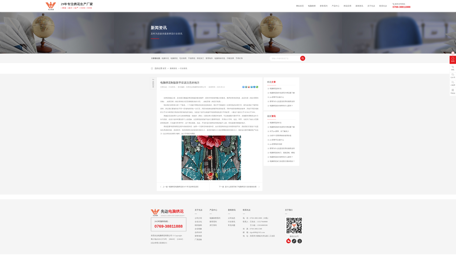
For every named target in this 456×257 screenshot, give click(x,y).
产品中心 (335, 6)
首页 (164, 68)
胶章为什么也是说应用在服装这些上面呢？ (282, 102)
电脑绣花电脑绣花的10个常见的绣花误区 (184, 187)
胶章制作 (209, 58)
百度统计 (163, 243)
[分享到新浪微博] (249, 87)
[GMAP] (180, 239)
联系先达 (383, 6)
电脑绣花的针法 (275, 88)
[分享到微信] (257, 87)
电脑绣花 (174, 58)
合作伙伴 (198, 232)
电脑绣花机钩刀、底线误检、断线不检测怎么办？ (282, 153)
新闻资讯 (359, 6)
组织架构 (198, 225)
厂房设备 (198, 239)
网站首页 (300, 6)
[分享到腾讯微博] (252, 87)
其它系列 (213, 225)
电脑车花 (165, 58)
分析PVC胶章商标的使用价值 (280, 135)
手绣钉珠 (239, 58)
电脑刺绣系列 (215, 218)
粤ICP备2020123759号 (159, 239)
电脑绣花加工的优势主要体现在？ (282, 161)
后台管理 (154, 243)
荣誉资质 (198, 236)
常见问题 (231, 225)
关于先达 (371, 6)
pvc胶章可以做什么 (277, 97)
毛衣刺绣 (182, 58)
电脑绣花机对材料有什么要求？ (281, 106)
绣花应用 (347, 6)
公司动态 (231, 218)
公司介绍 (198, 218)
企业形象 (198, 229)
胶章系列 (324, 6)
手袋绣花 (191, 58)
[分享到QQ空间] (246, 87)
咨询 (452, 61)
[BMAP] (172, 239)
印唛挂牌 (230, 58)
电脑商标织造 (219, 58)
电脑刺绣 (312, 6)
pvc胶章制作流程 (276, 144)
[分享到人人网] (254, 87)
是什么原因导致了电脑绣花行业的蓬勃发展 (240, 187)
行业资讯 (183, 68)
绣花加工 (200, 58)
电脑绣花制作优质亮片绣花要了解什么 (282, 93)
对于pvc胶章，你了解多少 (279, 131)
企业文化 (198, 222)
